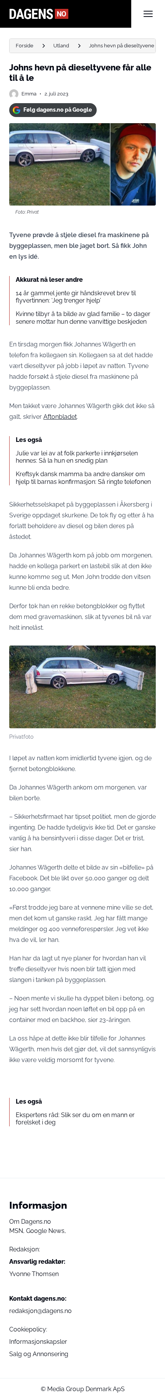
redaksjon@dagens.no (40, 1311)
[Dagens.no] (70, 13)
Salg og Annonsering (38, 1354)
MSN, (17, 1230)
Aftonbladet (60, 416)
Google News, (46, 1230)
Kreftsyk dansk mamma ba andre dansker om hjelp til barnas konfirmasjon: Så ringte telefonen (83, 477)
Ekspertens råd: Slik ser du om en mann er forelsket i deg (75, 1118)
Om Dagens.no (30, 1221)
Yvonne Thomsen (34, 1274)
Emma (28, 94)
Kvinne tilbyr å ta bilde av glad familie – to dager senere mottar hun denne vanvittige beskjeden (83, 317)
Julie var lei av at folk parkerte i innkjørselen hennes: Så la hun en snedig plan (77, 457)
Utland (61, 46)
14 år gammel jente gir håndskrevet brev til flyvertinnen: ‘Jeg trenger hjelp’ (76, 296)
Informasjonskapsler (38, 1341)
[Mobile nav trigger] (148, 14)
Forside (24, 46)
